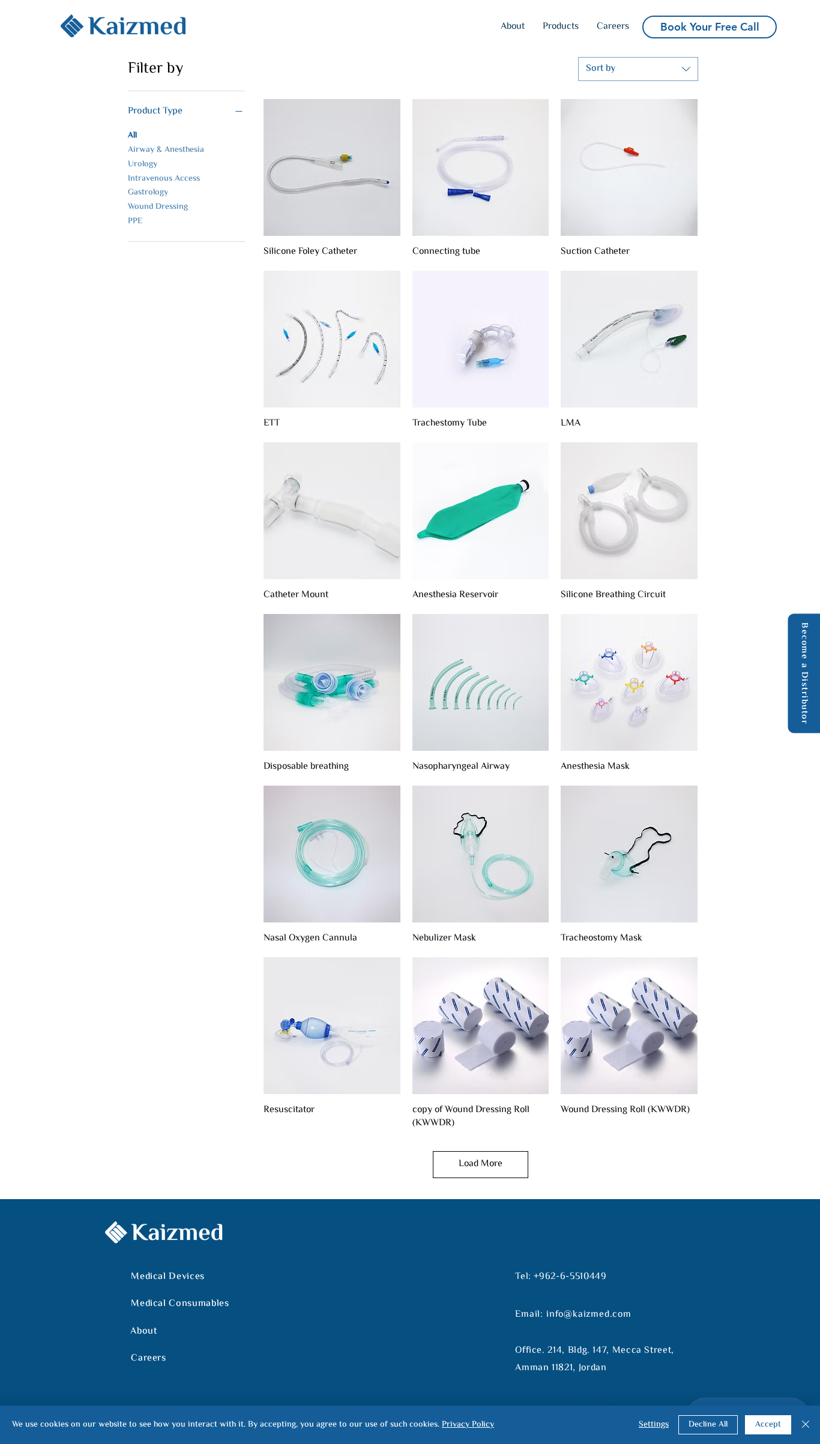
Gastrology (148, 192)
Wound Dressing (158, 207)
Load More (480, 1164)
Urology (142, 164)
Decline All (708, 1424)
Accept (768, 1424)
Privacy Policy (468, 1424)
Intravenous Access (164, 178)
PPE (135, 221)
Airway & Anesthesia (166, 150)
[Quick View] (332, 167)
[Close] (805, 1424)
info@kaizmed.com (589, 1314)
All (132, 135)
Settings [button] (654, 1424)
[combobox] (638, 69)
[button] (561, 27)
